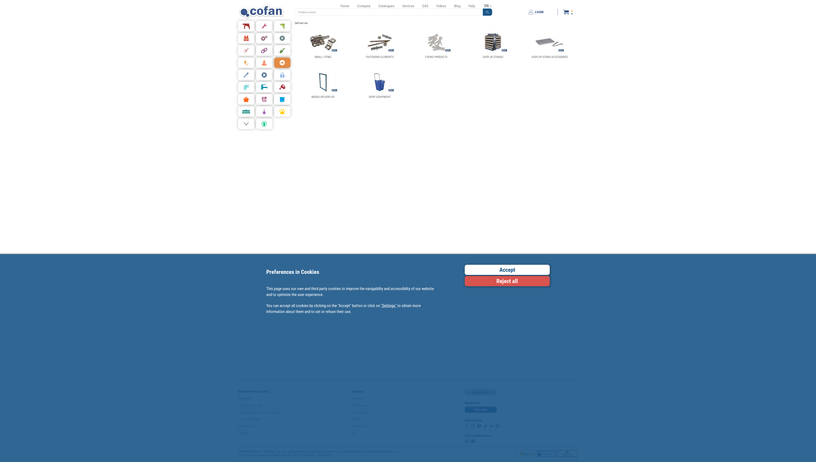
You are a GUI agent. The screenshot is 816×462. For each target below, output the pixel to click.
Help (471, 6)
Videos (441, 6)
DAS (425, 6)
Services (408, 6)
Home (344, 6)
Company (363, 6)
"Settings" (389, 305)
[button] (487, 12)
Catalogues (386, 6)
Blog (457, 6)
